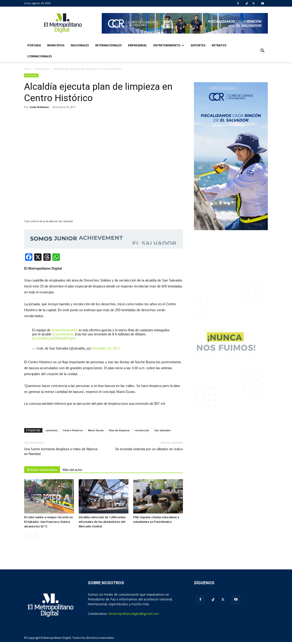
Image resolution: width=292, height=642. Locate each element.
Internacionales (108, 45)
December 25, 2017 (105, 348)
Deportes (198, 45)
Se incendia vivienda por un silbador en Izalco (149, 449)
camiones (51, 430)
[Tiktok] (247, 3)
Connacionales (39, 56)
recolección (142, 430)
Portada (34, 45)
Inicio (27, 69)
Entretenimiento (166, 45)
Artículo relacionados (42, 470)
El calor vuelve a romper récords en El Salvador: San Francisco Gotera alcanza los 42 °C (48, 522)
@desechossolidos (64, 330)
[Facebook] (238, 3)
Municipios (55, 45)
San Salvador (162, 430)
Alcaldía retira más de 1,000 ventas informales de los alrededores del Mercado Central (102, 522)
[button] (262, 50)
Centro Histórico (73, 430)
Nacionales (80, 45)
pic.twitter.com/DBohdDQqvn (54, 338)
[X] (253, 3)
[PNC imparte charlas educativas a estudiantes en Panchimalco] (158, 496)
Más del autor (72, 470)
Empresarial (137, 45)
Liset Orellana (39, 107)
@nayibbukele (62, 334)
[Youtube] (262, 3)
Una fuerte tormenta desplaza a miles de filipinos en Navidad (61, 451)
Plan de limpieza (119, 430)
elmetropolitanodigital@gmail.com (133, 613)
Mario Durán (96, 430)
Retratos (219, 45)
